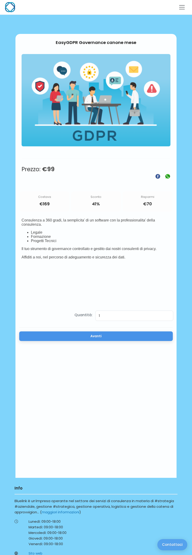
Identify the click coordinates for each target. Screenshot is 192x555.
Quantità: (83, 315)
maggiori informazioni (60, 512)
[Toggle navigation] (182, 7)
